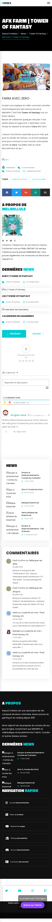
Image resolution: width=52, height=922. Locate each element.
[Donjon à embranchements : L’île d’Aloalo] (12, 529)
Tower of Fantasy (13, 171)
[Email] (45, 192)
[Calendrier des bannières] (15, 309)
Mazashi (16, 631)
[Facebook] (7, 192)
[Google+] (26, 192)
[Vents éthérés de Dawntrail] (12, 516)
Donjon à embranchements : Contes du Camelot (30, 475)
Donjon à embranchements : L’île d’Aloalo (32, 529)
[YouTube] (11, 240)
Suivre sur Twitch (32, 905)
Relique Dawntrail (30, 502)
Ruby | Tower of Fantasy (17, 276)
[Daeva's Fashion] (6, 3)
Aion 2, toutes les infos (32, 489)
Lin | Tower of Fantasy (16, 296)
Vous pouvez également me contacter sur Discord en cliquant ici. (25, 255)
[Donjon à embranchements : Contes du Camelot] (12, 478)
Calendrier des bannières (18, 316)
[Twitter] (16, 192)
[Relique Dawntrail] (12, 504)
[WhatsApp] (35, 192)
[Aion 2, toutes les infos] (12, 493)
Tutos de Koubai (39, 179)
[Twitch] (15, 240)
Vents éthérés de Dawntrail (29, 514)
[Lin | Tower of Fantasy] (13, 289)
